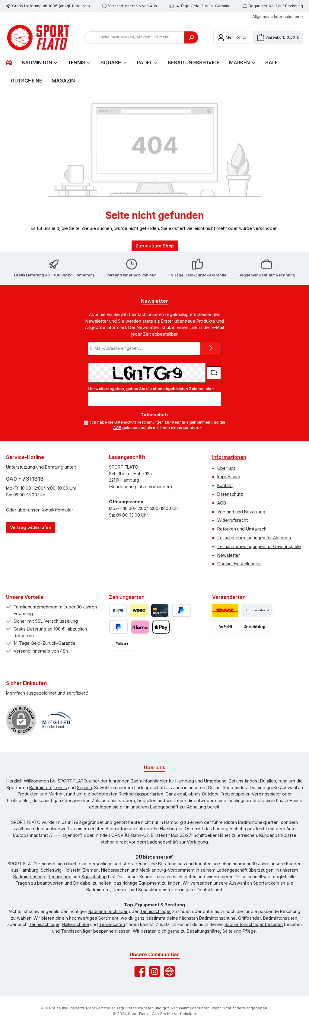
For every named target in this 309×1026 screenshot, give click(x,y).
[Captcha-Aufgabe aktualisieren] (214, 372)
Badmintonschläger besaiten (254, 924)
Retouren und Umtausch (241, 528)
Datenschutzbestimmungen (139, 422)
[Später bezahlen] (118, 627)
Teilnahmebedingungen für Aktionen (254, 537)
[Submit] (210, 348)
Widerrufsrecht (232, 520)
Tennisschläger (155, 911)
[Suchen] (191, 37)
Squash (84, 787)
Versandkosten (140, 1008)
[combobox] (134, 37)
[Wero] (139, 610)
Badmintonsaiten (280, 918)
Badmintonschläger (108, 911)
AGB (117, 427)
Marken (56, 793)
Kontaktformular (57, 509)
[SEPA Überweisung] (118, 610)
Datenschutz (230, 494)
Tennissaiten (112, 924)
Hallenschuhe (75, 924)
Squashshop (94, 876)
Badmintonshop (29, 876)
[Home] (11, 62)
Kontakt (225, 485)
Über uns (226, 468)
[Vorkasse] (122, 643)
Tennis (60, 787)
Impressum (228, 476)
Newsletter (228, 555)
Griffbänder (249, 918)
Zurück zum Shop (154, 245)
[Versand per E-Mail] (225, 627)
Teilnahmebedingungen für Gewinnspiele (259, 546)
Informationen (229, 457)
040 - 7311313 (25, 479)
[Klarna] (140, 627)
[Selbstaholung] (254, 627)
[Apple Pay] (161, 627)
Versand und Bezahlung (241, 511)
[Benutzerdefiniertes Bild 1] (57, 719)
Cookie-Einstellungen (239, 563)
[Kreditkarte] (160, 610)
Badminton (40, 787)
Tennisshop (60, 876)
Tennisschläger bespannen (89, 931)
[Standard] (225, 610)
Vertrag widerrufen (30, 527)
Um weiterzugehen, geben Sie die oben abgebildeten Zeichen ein (151, 388)
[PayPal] (181, 610)
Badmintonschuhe (217, 918)
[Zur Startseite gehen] (39, 37)
